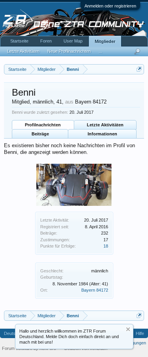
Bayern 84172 (94, 290)
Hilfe (140, 333)
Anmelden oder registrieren (110, 6)
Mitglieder (105, 41)
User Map (73, 41)
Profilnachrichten (43, 124)
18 (105, 246)
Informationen (102, 133)
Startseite (19, 41)
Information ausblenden (128, 329)
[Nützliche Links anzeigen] (139, 69)
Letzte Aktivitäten (105, 124)
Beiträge (40, 133)
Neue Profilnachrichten (69, 51)
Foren (46, 41)
